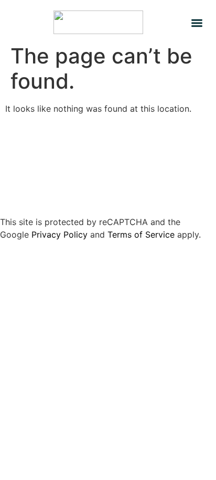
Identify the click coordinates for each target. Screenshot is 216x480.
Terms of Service (141, 234)
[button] (197, 23)
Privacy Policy (59, 234)
